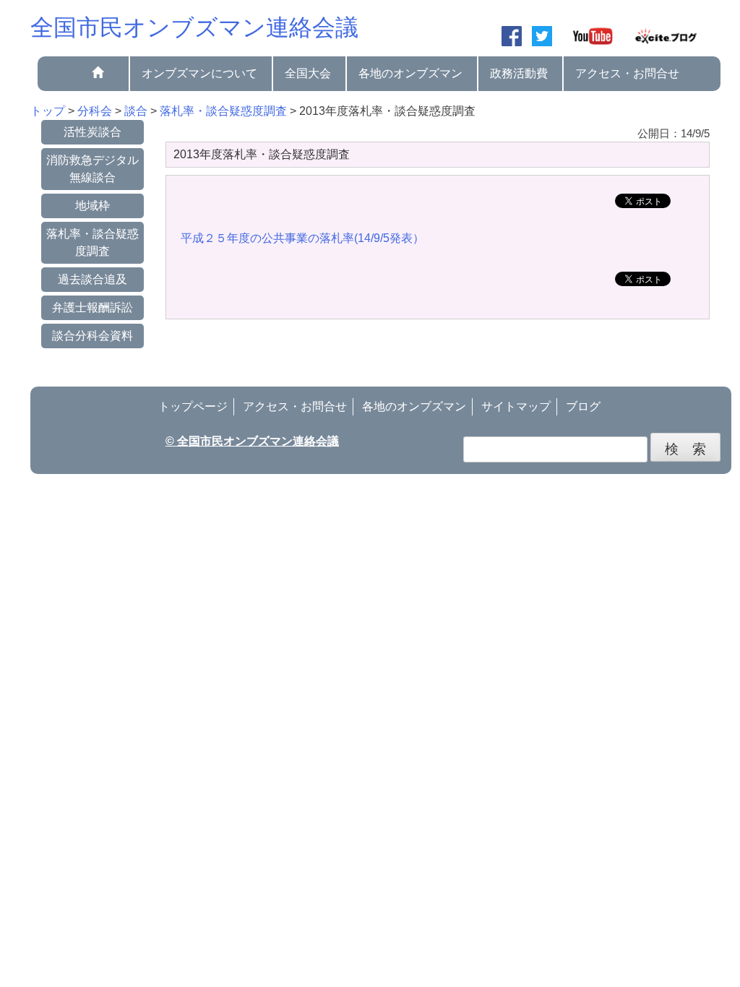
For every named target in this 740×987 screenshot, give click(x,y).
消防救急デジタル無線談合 (92, 169)
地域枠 (92, 205)
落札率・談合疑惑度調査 (92, 242)
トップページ (193, 406)
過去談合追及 (92, 279)
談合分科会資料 (92, 335)
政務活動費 (519, 73)
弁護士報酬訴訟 (92, 307)
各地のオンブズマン (410, 73)
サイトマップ (516, 406)
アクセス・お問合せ (627, 73)
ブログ (583, 406)
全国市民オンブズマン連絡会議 (194, 27)
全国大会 (308, 73)
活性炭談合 (92, 132)
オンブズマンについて (199, 73)
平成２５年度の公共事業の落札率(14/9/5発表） (302, 238)
